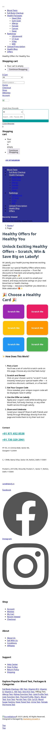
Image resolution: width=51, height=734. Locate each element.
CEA (29, 699)
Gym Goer (16, 20)
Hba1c (37, 697)
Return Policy (13, 669)
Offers (10, 51)
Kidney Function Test (23, 694)
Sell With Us (12, 640)
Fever (14, 31)
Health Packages (14, 15)
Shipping (11, 672)
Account (10, 609)
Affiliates (11, 645)
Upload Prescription (16, 46)
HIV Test (17, 691)
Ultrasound (17, 36)
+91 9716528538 (12, 160)
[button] (5, 74)
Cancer (15, 28)
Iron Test (11, 699)
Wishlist (10, 611)
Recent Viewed (13, 616)
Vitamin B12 (33, 689)
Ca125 (34, 699)
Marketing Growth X (31, 719)
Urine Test (35, 702)
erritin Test (22, 699)
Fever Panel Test (23, 702)
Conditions (12, 643)
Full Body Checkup (15, 13)
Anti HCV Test (28, 691)
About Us (11, 638)
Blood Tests (12, 10)
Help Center (12, 664)
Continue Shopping (18, 69)
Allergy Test (7, 694)
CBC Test (23, 689)
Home (10, 225)
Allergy (15, 23)
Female (15, 26)
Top (4, 725)
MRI (13, 44)
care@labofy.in (8, 484)
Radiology (11, 33)
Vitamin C (9, 691)
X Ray (14, 41)
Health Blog (12, 49)
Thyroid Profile (26, 697)
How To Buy (12, 667)
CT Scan (15, 38)
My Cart (10, 614)
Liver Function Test (10, 697)
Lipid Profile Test (40, 694)
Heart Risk (16, 18)
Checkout (11, 619)
